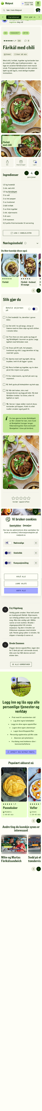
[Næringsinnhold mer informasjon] (25, 243)
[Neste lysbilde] (38, 290)
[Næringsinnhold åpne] (21, 243)
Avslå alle (21, 577)
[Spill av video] (21, 146)
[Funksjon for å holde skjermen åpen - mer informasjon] (29, 309)
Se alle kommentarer (21, 664)
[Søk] (4, 10)
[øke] (37, 173)
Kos (5, 33)
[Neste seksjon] (39, 17)
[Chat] (38, 10)
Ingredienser (13, 17)
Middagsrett (14, 33)
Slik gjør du (29, 17)
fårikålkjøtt (12, 191)
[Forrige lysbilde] (33, 290)
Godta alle (21, 591)
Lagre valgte (21, 584)
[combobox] (18, 10)
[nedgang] (26, 173)
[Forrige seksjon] (3, 17)
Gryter (25, 33)
